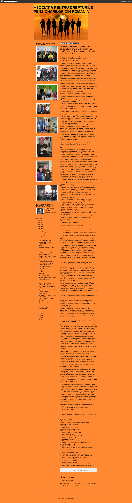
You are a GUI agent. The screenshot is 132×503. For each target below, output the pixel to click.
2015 (39, 220)
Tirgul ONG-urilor (43, 300)
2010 (39, 231)
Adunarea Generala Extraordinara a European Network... (47, 257)
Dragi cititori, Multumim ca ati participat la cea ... (46, 267)
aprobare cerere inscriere (45, 254)
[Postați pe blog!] (81, 470)
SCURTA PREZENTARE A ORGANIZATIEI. (45, 243)
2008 (39, 322)
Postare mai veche (92, 483)
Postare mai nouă (64, 483)
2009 (39, 320)
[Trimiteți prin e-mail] (79, 470)
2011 (39, 229)
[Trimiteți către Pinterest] (86, 470)
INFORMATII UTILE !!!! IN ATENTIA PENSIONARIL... (47, 308)
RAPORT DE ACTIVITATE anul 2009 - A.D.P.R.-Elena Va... (46, 251)
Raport (40, 236)
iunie (40, 313)
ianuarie (41, 317)
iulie (40, 311)
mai (40, 315)
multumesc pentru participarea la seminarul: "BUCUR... (47, 239)
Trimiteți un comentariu (67, 480)
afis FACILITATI (42, 273)
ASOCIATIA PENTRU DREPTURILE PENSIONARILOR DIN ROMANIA (63, 10)
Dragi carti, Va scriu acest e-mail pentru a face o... (47, 290)
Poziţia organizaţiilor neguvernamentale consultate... (47, 280)
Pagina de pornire (78, 483)
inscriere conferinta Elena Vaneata (47, 277)
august (41, 235)
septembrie (42, 232)
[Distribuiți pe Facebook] (84, 470)
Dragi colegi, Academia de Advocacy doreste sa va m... (46, 260)
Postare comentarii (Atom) (73, 486)
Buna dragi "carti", (43, 303)
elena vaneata (50, 208)
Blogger (72, 498)
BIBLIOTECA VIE (43, 293)
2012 (39, 226)
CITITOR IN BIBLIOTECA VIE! (46, 298)
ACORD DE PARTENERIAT (45, 305)
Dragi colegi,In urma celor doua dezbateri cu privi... (46, 284)
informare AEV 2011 (44, 275)
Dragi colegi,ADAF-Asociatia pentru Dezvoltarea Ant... (46, 264)
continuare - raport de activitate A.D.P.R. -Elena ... (46, 248)
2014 (39, 222)
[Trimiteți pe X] (83, 470)
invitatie (41, 245)
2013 (39, 224)
